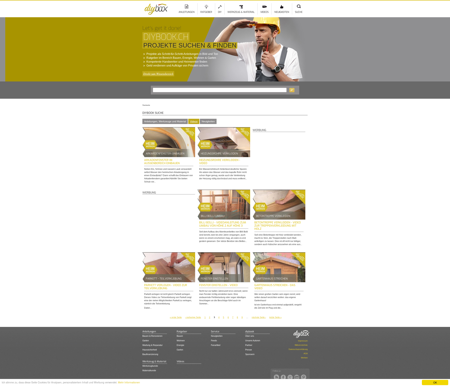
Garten (145, 340)
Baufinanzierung (150, 354)
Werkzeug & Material (241, 12)
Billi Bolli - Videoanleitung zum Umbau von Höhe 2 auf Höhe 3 (222, 224)
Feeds (214, 340)
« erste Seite (176, 317)
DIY (220, 12)
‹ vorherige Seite (193, 317)
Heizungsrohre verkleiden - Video (219, 161)
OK (435, 382)
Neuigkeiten (281, 12)
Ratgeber (206, 12)
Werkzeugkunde (150, 366)
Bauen (180, 336)
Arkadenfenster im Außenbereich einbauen (162, 161)
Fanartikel (215, 345)
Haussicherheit (149, 350)
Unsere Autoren (252, 340)
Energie (180, 345)
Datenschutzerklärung (298, 349)
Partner (248, 345)
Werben (304, 358)
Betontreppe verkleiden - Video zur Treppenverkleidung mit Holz (277, 226)
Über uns (249, 336)
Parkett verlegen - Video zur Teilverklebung (165, 286)
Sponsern (250, 354)
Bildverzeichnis (301, 345)
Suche (299, 12)
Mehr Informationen (129, 382)
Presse (248, 350)
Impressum (303, 341)
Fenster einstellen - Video (218, 285)
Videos (264, 12)
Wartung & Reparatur (152, 345)
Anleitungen (187, 12)
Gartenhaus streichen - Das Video (274, 286)
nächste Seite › (259, 317)
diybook (249, 331)
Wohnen (181, 340)
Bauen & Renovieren (152, 336)
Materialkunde (149, 370)
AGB (306, 353)
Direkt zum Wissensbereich (158, 73)
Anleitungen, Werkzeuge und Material (165, 121)
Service (215, 331)
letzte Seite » (275, 317)
